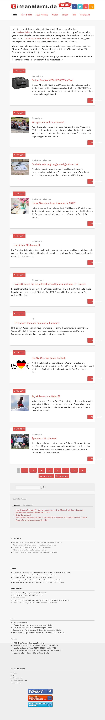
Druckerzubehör (23, 32)
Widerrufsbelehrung (20, 680)
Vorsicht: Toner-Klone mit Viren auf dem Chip (32, 520)
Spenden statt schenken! (44, 438)
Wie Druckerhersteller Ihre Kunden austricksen (29, 550)
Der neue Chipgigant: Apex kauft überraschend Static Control (34, 575)
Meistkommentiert (28, 505)
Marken (55, 14)
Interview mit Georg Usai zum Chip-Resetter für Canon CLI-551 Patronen (38, 582)
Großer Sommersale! (23, 515)
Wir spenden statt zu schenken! (48, 122)
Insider (65, 14)
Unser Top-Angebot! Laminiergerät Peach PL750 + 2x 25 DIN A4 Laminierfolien (41, 600)
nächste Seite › (46, 476)
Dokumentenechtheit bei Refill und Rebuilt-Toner (33, 512)
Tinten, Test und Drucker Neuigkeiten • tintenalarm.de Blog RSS (91, 6)
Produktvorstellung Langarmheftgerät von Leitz (56, 164)
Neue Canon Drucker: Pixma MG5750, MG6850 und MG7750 (34, 648)
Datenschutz (17, 678)
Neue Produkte (42, 14)
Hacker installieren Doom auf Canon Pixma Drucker (31, 653)
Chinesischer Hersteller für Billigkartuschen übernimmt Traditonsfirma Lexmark (41, 572)
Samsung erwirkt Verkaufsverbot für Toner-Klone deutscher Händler (37, 580)
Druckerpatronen (32, 38)
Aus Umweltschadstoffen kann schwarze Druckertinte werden (35, 545)
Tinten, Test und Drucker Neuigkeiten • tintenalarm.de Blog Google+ (85, 6)
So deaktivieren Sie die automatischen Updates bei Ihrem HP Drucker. (50, 284)
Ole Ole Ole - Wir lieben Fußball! (48, 358)
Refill (74, 14)
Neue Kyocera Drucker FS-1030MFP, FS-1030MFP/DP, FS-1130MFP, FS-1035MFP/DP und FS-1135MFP (51, 517)
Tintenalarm (85, 14)
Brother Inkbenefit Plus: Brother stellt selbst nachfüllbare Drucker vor (37, 650)
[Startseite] (41, 9)
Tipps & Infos (26, 14)
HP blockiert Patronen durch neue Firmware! (37, 323)
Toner (46, 38)
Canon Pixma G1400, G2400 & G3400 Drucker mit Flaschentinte (35, 603)
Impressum (17, 683)
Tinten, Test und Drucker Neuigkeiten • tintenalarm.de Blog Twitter (80, 6)
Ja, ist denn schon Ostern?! (46, 396)
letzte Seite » (62, 476)
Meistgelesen (17, 505)
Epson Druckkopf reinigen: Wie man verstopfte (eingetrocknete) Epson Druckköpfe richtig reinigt (50, 510)
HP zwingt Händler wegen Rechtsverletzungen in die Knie (33, 577)
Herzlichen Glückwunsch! (27, 245)
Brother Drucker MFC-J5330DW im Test (52, 80)
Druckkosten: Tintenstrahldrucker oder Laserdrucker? (32, 547)
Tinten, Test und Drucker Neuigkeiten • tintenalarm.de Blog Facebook (74, 6)
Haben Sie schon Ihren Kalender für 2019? (54, 203)
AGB (14, 675)
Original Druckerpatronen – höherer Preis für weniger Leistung (35, 552)
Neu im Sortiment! (19, 598)
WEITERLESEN (97, 100)
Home (14, 14)
